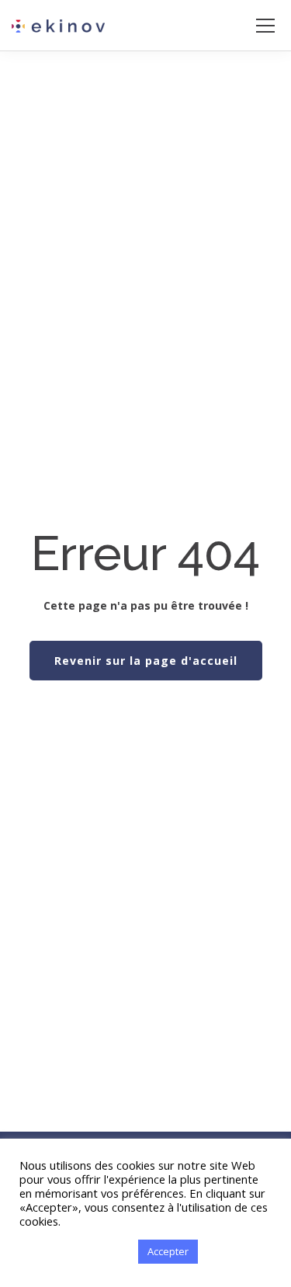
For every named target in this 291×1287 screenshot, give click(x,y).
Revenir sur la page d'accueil (145, 660)
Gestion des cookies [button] (74, 1252)
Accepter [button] (168, 1251)
